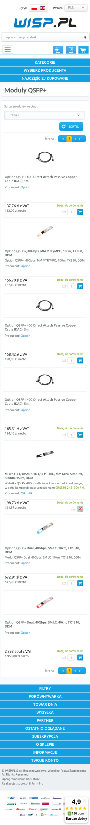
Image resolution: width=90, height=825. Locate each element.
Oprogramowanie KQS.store (21, 779)
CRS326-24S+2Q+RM (70, 488)
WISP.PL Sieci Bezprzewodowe (25, 770)
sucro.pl (23, 783)
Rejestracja (71, 50)
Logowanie (58, 50)
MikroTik (26, 493)
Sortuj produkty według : (21, 106)
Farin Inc (37, 783)
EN (43, 8)
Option (25, 187)
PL (34, 8)
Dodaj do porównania (70, 205)
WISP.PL (45, 23)
